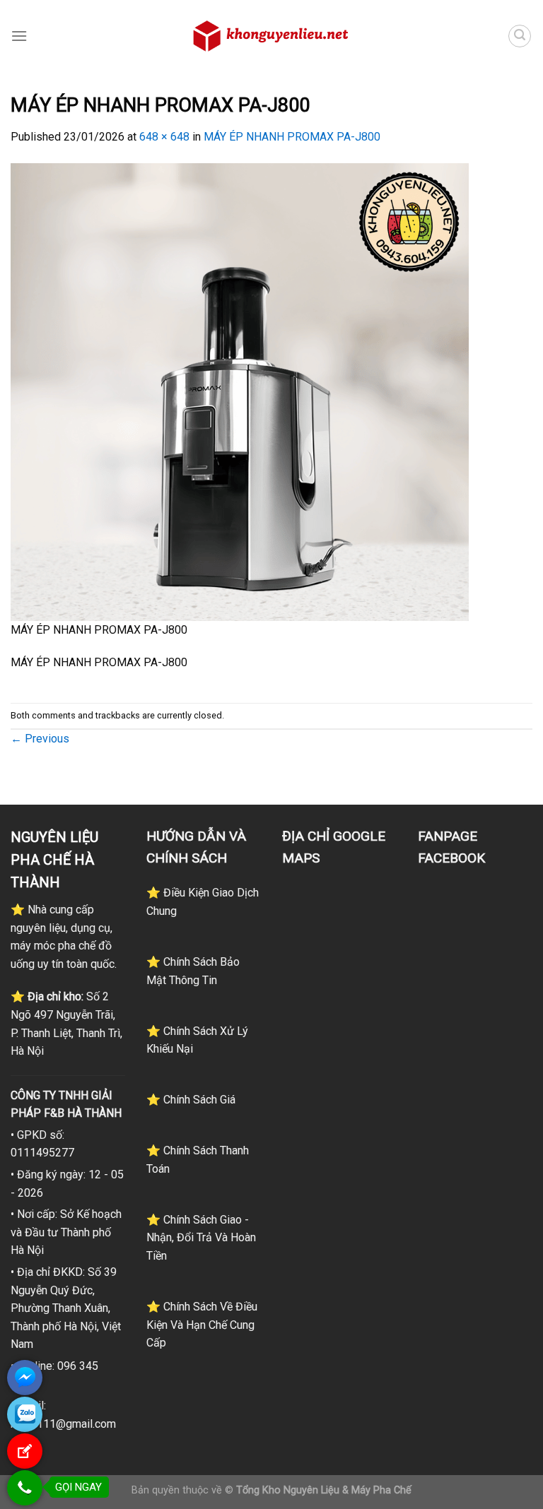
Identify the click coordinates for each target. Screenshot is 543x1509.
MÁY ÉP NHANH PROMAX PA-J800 (292, 136)
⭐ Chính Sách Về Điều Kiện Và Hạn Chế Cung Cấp (201, 1324)
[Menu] (19, 35)
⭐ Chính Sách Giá (190, 1099)
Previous (40, 738)
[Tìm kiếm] (519, 36)
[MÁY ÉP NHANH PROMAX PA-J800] (240, 391)
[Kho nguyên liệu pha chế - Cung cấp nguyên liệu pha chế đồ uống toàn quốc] (271, 36)
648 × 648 (164, 136)
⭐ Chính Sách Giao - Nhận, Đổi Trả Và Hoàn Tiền (201, 1237)
